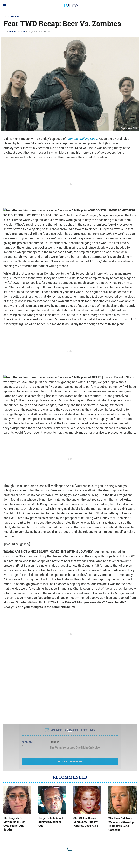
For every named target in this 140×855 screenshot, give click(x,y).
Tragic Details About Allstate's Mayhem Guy (50, 822)
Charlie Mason (17, 31)
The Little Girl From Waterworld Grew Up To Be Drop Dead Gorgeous (121, 824)
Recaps (15, 16)
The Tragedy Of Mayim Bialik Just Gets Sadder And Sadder (14, 824)
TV (4, 16)
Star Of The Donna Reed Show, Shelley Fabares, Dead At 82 (85, 822)
